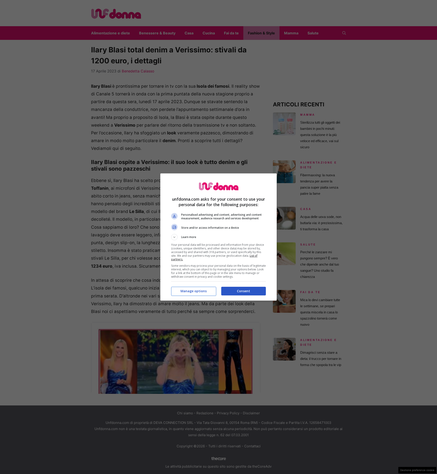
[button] (218, 237)
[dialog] (218, 237)
